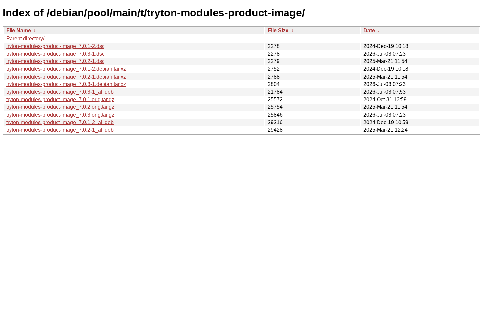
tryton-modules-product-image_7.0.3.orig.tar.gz (60, 115)
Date (369, 30)
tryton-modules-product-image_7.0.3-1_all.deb (60, 92)
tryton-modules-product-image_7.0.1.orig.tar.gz (60, 99)
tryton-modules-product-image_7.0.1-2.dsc (55, 46)
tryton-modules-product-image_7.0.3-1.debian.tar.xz (66, 84)
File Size (278, 30)
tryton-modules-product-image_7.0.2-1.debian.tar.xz (66, 76)
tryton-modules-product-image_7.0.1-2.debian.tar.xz (66, 69)
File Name (18, 30)
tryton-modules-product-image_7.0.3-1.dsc (55, 53)
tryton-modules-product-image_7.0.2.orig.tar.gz (60, 107)
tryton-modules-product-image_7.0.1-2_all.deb (60, 122)
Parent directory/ (25, 38)
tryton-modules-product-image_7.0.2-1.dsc (55, 61)
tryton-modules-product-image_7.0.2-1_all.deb (60, 130)
